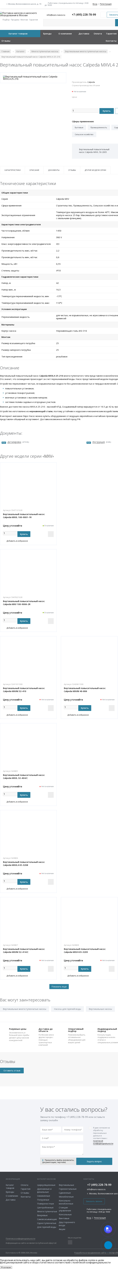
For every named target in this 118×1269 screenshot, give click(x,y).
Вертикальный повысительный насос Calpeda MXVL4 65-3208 (24, 863)
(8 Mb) (101, 442)
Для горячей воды (46, 1227)
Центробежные (45, 1207)
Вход (95, 4)
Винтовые (64, 1218)
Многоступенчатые (47, 1211)
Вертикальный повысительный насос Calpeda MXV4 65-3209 (85, 950)
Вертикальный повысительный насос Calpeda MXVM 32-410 (24, 690)
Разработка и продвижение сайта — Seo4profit (96, 1253)
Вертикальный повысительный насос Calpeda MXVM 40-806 (85, 690)
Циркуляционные (46, 1184)
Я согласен (6, 1267)
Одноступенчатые (46, 1223)
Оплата (98, 33)
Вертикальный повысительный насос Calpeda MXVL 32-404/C (24, 776)
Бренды (47, 33)
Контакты (111, 40)
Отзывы (5, 40)
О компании (65, 33)
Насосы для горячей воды (67, 1008)
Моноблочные (66, 1196)
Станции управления (65, 1209)
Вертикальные (66, 1184)
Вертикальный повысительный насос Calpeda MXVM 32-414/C (24, 950)
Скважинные (43, 1195)
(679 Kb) (18, 442)
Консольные (65, 1214)
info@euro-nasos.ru (96, 1189)
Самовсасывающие (47, 1219)
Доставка (84, 33)
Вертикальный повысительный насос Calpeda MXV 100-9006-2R (24, 603)
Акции (62, 1229)
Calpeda (91, 82)
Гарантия (111, 33)
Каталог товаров (18, 33)
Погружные (43, 1199)
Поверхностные (45, 1203)
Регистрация (106, 4)
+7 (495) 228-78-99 (84, 15)
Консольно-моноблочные (66, 1202)
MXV (48, 456)
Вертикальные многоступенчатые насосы (24, 1008)
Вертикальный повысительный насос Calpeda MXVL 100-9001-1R (24, 516)
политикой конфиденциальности (103, 1142)
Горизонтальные (68, 1188)
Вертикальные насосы (100, 1008)
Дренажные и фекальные (44, 1190)
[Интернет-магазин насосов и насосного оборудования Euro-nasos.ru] (20, 14)
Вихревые (42, 1215)
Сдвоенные (65, 1192)
